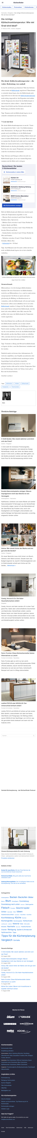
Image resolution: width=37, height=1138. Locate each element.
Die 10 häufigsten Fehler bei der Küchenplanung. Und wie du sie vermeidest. (17, 882)
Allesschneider (5, 1069)
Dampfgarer (15, 901)
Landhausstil (4, 924)
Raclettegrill (31, 1067)
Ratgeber (10, 13)
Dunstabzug (24, 901)
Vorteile (16, 940)
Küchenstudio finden (6, 1048)
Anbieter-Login (5, 1108)
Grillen (3, 912)
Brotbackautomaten (22, 1067)
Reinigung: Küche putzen (8, 1080)
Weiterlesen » (11, 565)
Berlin (10, 1053)
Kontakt (3, 1131)
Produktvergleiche (12, 1067)
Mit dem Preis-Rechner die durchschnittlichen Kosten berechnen (15, 871)
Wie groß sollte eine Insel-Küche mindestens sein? (16, 876)
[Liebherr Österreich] (10, 1026)
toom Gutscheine (12, 1062)
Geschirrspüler (23, 908)
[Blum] (10, 1018)
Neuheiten (13, 498)
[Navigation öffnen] (2, 2)
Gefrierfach (5, 243)
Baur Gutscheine (22, 1062)
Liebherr (10, 924)
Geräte (13, 28)
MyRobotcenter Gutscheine (8, 1064)
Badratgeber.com (6, 1090)
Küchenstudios (6, 7)
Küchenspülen (18, 921)
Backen (13, 897)
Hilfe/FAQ (3, 1088)
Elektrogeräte (29, 904)
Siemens (8, 1057)
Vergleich (6, 939)
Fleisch (5, 907)
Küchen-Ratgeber (6, 1082)
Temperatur (5, 387)
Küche (18, 917)
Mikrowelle (27, 924)
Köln (26, 1055)
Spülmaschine (6, 932)
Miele (21, 924)
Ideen (20, 911)
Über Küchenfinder (6, 1085)
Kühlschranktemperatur (28, 96)
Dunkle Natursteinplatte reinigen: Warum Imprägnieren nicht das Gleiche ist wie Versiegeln (16, 493)
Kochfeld (29, 914)
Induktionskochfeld (7, 914)
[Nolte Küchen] (10, 1033)
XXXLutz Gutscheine (22, 1060)
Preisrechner (18, 7)
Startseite (4, 13)
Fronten (12, 908)
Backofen (22, 897)
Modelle (3, 926)
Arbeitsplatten (5, 498)
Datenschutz (19, 1127)
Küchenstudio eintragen (7, 1106)
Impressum (30, 1127)
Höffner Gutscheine (22, 1064)
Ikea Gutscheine (11, 1060)
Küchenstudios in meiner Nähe (15, 172)
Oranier (4, 930)
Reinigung (12, 929)
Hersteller (9, 912)
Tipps (14, 932)
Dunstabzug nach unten (10, 904)
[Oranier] (26, 1026)
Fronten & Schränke (6, 658)
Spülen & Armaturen (24, 930)
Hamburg (14, 1053)
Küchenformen (29, 7)
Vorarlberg (26, 1053)
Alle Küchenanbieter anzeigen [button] (12, 205)
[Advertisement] (18, 763)
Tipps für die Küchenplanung (18, 935)
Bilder (30, 897)
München (20, 1053)
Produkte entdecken (7, 858)
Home (2, 1127)
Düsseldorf (16, 1055)
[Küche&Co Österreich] (23, 1033)
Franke (3, 1057)
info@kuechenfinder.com (8, 1119)
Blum (8, 900)
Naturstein (18, 926)
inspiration (17, 914)
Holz (14, 912)
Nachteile (11, 926)
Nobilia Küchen (26, 926)
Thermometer (15, 387)
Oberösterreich (5, 1055)
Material (16, 924)
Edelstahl (23, 904)
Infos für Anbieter (6, 1099)
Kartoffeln (23, 914)
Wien (11, 1055)
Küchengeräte (7, 921)
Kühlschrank (15, 90)
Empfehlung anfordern (7, 1050)
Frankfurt (22, 1055)
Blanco (3, 901)
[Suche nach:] (18, 735)
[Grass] (24, 1018)
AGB (25, 1127)
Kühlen (17, 383)
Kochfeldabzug (7, 918)
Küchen (24, 918)
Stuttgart (30, 1055)
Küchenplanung (5, 1077)
